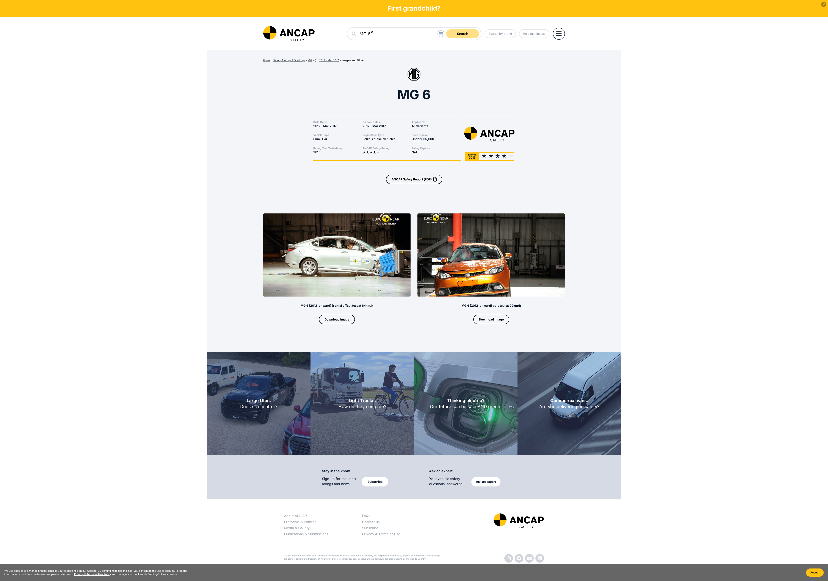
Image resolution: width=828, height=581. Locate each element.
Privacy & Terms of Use (381, 534)
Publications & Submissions (306, 534)
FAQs (366, 516)
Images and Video (353, 60)
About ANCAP (295, 516)
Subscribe (370, 528)
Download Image (337, 319)
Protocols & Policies (300, 522)
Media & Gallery (297, 528)
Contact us (371, 522)
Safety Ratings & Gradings (289, 60)
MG (310, 60)
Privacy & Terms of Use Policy (92, 574)
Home (266, 60)
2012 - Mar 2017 (329, 60)
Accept (814, 572)
